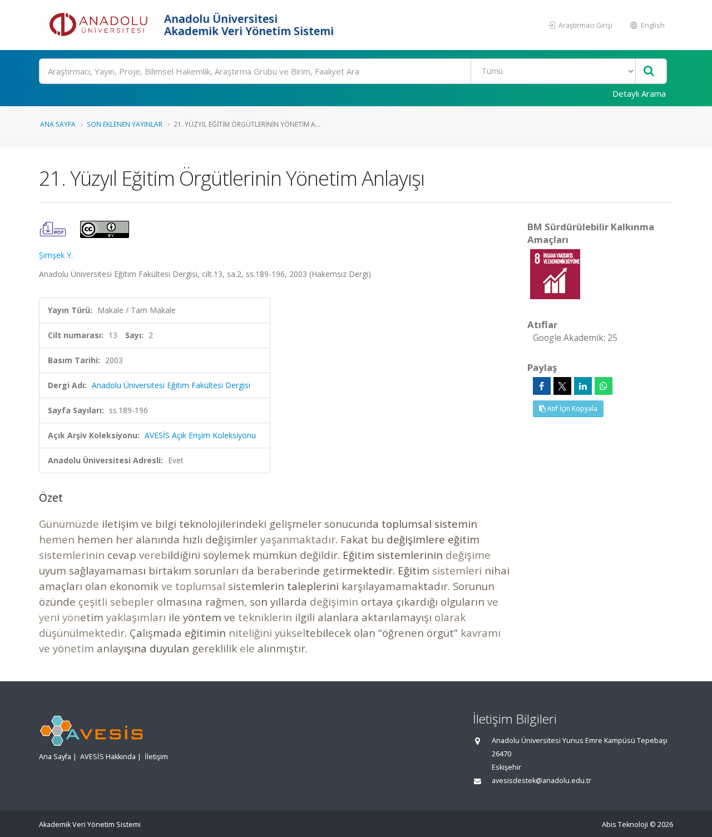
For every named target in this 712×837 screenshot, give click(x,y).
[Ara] (648, 71)
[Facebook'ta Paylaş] (542, 386)
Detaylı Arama (639, 93)
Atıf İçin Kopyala (571, 408)
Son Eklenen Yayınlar (124, 124)
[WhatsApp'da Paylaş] (603, 386)
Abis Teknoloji (625, 824)
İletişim (156, 756)
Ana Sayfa (58, 124)
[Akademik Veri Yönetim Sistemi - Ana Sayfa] (100, 25)
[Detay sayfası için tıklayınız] (555, 273)
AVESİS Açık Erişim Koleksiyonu (200, 435)
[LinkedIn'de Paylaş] (583, 386)
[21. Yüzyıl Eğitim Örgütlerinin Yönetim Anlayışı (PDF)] (54, 228)
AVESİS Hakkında (108, 756)
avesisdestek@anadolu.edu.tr (541, 780)
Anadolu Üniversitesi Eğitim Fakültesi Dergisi (171, 385)
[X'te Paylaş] (562, 386)
